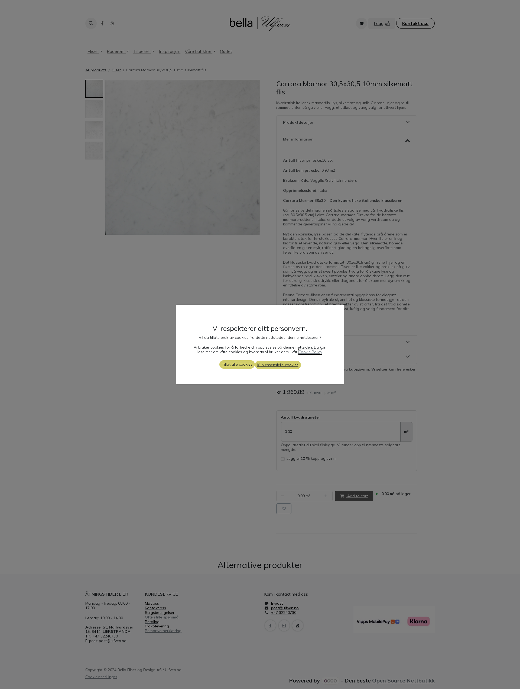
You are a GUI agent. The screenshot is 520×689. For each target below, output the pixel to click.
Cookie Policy (310, 351)
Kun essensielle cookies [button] (277, 364)
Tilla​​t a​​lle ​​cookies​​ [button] (237, 364)
